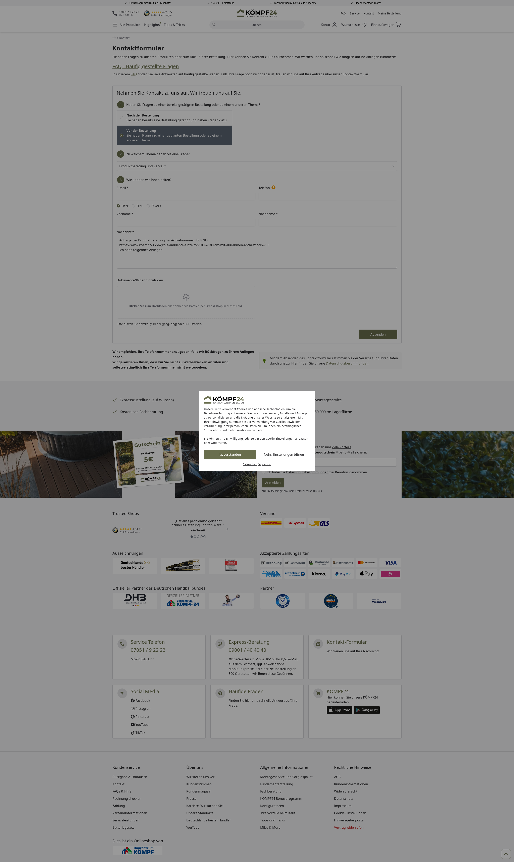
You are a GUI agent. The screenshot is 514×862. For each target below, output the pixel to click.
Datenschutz (250, 464)
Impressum (264, 464)
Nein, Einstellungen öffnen (284, 454)
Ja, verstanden (230, 454)
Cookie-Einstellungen (280, 438)
